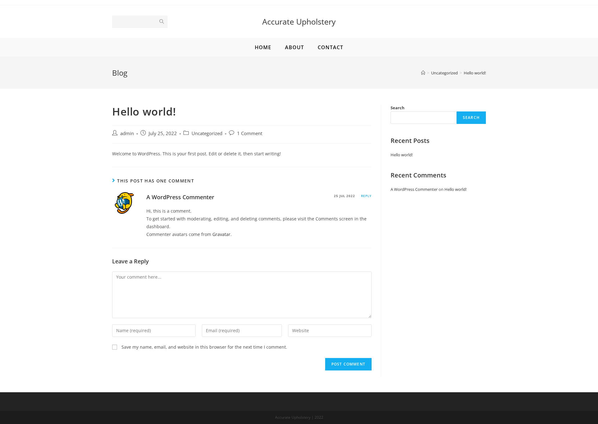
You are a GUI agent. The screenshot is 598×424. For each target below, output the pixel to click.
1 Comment (249, 133)
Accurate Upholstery (299, 21)
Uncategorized (207, 133)
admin (127, 133)
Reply (366, 196)
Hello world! (402, 155)
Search (398, 108)
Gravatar (221, 234)
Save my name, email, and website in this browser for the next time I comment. (204, 347)
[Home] (423, 73)
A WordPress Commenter (180, 197)
